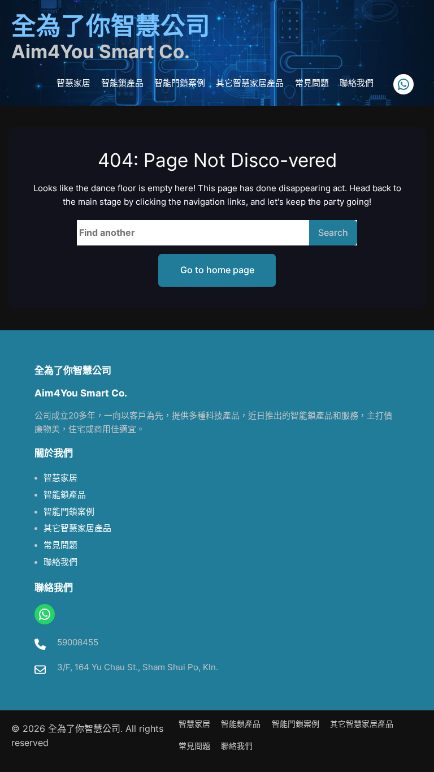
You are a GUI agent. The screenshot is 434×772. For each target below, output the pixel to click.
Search (333, 232)
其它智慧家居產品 (77, 528)
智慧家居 (60, 478)
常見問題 (60, 545)
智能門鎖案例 (69, 512)
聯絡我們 (60, 562)
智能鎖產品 (65, 495)
